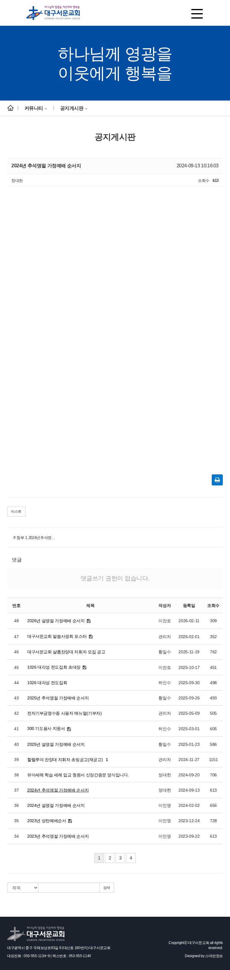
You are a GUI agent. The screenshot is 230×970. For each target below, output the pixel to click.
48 (16, 620)
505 (213, 713)
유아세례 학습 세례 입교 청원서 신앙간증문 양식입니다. (78, 774)
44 (16, 682)
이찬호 (164, 620)
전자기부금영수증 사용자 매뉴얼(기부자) (64, 713)
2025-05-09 (189, 713)
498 (213, 682)
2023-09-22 (189, 836)
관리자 (164, 636)
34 (16, 836)
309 (213, 620)
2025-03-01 (189, 728)
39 (16, 759)
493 (213, 698)
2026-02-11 (188, 620)
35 (16, 820)
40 (16, 744)
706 (213, 774)
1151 (213, 759)
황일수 (164, 651)
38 (16, 774)
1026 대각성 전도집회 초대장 (54, 667)
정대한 (164, 774)
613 (213, 790)
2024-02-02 (189, 805)
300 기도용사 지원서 (46, 728)
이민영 (164, 805)
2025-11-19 (188, 651)
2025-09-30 (189, 682)
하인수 (164, 682)
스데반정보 (214, 956)
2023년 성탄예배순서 (46, 820)
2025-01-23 (189, 744)
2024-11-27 (188, 759)
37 (16, 790)
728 (213, 820)
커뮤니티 (34, 108)
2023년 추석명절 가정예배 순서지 (58, 836)
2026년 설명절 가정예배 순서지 (56, 620)
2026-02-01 (189, 636)
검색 (106, 888)
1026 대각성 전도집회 (47, 682)
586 (213, 744)
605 (213, 728)
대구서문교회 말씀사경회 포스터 (57, 636)
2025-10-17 (189, 667)
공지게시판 (72, 108)
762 (213, 651)
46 (16, 651)
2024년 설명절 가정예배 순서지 (56, 805)
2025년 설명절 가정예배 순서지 (56, 744)
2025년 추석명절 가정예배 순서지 (58, 698)
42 (16, 713)
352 (213, 636)
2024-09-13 (189, 790)
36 (16, 805)
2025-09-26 (189, 698)
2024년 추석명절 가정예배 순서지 (58, 790)
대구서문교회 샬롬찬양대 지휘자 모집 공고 (66, 651)
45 (16, 667)
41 (16, 728)
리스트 (16, 511)
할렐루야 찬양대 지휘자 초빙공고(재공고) (65, 759)
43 (16, 698)
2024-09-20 (189, 774)
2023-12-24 (189, 820)
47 (16, 636)
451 (213, 667)
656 (213, 805)
